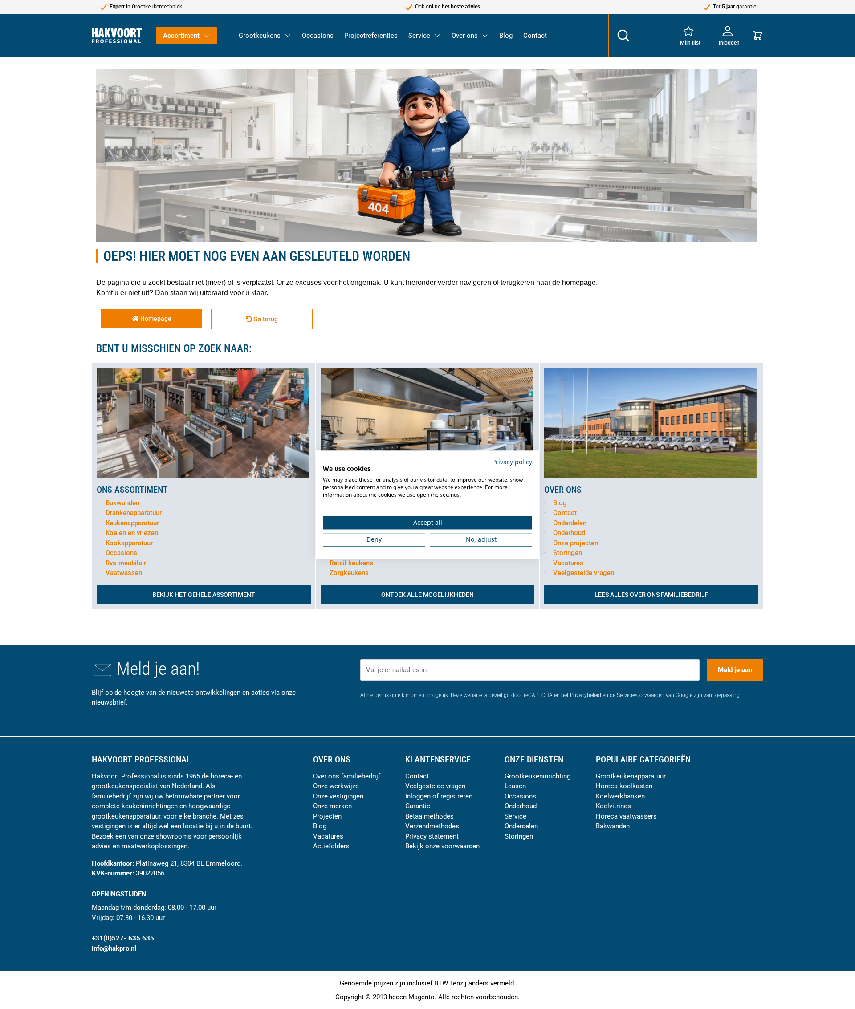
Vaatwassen (124, 573)
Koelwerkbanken (620, 796)
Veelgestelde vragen (583, 573)
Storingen (567, 553)
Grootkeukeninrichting (537, 776)
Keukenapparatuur (132, 523)
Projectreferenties (371, 36)
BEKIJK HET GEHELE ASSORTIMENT (203, 594)
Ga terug (265, 319)
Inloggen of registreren (438, 796)
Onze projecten (575, 543)
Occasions (318, 36)
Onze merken (332, 806)
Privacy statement (432, 836)
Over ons (465, 36)
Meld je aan (735, 670)
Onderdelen (569, 523)
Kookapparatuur (129, 543)
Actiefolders (331, 846)
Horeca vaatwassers (626, 816)
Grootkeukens (260, 36)
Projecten (327, 816)
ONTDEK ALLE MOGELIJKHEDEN (427, 594)
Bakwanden (122, 503)
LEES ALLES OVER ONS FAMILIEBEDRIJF (651, 594)
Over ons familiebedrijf (346, 776)
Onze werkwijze (336, 786)
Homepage (155, 318)
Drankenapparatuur (134, 513)
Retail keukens (351, 563)
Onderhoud (569, 533)
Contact (535, 36)
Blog (506, 36)
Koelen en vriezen (132, 533)
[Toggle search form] (623, 35)
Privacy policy (512, 462)
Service (419, 36)
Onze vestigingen (338, 796)
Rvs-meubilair (126, 563)
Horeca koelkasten (624, 786)
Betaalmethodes (429, 816)
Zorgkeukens (349, 573)
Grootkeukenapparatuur (631, 776)
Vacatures (568, 563)
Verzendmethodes (432, 826)
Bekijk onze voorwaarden (442, 846)
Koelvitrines (613, 806)
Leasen (515, 786)
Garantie (417, 806)
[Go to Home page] (117, 35)
